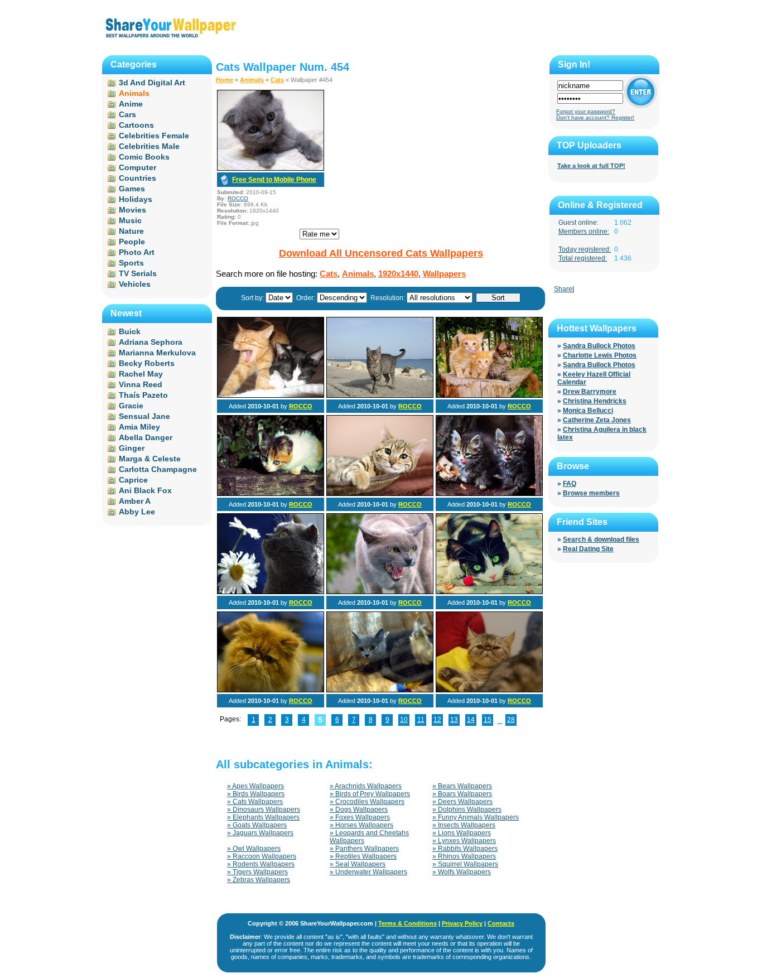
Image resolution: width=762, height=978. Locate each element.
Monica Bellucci (588, 411)
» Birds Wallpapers (255, 794)
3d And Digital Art (152, 82)
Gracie (131, 405)
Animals (252, 79)
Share (563, 289)
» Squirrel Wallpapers (465, 864)
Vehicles (135, 284)
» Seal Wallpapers (357, 864)
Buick (130, 331)
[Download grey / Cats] (270, 168)
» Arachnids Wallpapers (366, 786)
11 (421, 720)
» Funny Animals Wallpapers (475, 817)
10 (404, 720)
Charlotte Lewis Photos (599, 355)
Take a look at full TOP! (591, 165)
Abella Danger (145, 437)
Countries (137, 178)
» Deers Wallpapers (462, 802)
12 (437, 720)
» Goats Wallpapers (257, 825)
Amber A (135, 501)
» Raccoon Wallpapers (261, 856)
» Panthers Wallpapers (364, 848)
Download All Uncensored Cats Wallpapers (381, 253)
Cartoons (136, 125)
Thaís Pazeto (143, 395)
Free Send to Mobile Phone (274, 180)
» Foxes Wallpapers (360, 817)
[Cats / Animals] (270, 395)
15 (487, 720)
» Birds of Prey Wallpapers (370, 794)
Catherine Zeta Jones (597, 420)
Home (224, 79)
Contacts (501, 923)
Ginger (131, 448)
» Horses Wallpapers (361, 825)
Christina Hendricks (594, 401)
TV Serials (138, 273)
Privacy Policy (462, 923)
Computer (137, 167)
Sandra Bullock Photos (599, 346)
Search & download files (601, 539)
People (132, 241)
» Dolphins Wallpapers (466, 809)
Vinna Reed (140, 384)
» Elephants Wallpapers (263, 817)
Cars (127, 114)
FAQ (569, 484)
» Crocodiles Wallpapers (367, 802)
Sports (131, 262)
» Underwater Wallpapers (368, 872)
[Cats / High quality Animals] (270, 592)
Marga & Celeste (150, 458)
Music (130, 220)
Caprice (133, 479)
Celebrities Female (154, 135)
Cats (277, 79)
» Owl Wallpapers (254, 848)
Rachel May (141, 373)
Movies (132, 209)
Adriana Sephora (150, 342)
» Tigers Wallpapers (257, 872)
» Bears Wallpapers (462, 786)
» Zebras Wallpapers (258, 880)
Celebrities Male (149, 146)
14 (471, 720)
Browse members (591, 493)
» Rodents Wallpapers (261, 864)
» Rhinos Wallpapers (464, 856)
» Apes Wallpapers (255, 786)
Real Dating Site (588, 549)
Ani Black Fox (145, 490)
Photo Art (137, 252)
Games (132, 188)
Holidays (135, 199)
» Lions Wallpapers (461, 833)
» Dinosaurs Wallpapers (263, 809)
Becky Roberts (147, 363)
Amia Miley (139, 426)
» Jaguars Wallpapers (260, 833)
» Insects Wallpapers (463, 825)
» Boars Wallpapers (462, 794)
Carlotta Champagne (158, 469)
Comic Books (144, 156)
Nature (131, 231)
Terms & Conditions (407, 923)
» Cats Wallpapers (255, 802)
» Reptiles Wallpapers (363, 856)
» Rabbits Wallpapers (465, 848)
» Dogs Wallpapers (359, 809)
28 (511, 720)
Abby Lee (137, 511)
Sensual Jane (144, 416)
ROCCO (238, 198)
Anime (131, 103)
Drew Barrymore (589, 392)
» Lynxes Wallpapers (464, 841)
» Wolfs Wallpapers (461, 872)
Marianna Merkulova (157, 352)
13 (454, 720)
